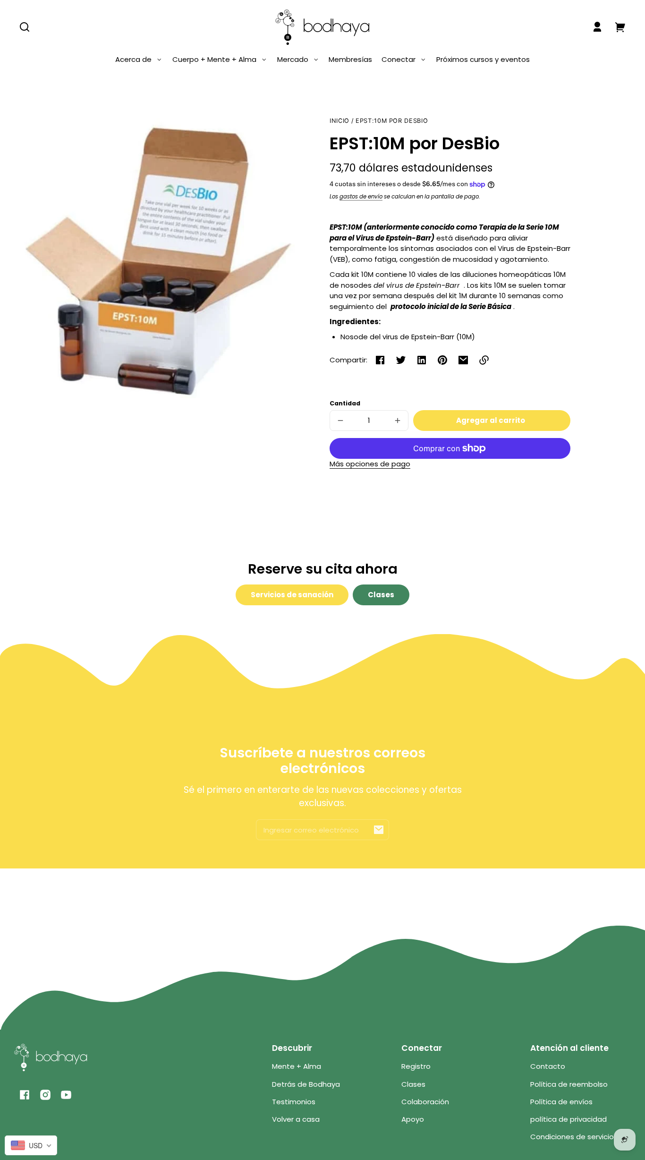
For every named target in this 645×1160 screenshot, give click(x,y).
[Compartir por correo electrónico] (463, 360)
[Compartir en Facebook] (380, 360)
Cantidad (345, 403)
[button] (24, 27)
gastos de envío (360, 196)
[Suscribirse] (378, 829)
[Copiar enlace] (484, 360)
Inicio (339, 121)
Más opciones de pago (370, 464)
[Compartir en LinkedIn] (421, 360)
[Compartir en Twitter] (400, 360)
